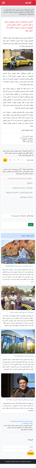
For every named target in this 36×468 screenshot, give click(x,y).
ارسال (30, 224)
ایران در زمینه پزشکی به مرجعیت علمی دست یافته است (19, 400)
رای (5, 160)
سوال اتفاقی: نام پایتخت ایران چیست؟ (22, 216)
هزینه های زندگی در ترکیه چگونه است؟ (23, 356)
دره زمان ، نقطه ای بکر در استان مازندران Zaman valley (19, 266)
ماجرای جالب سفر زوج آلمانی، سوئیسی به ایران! (21, 312)
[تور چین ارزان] (30, 3)
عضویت (30, 453)
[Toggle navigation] (3, 3)
